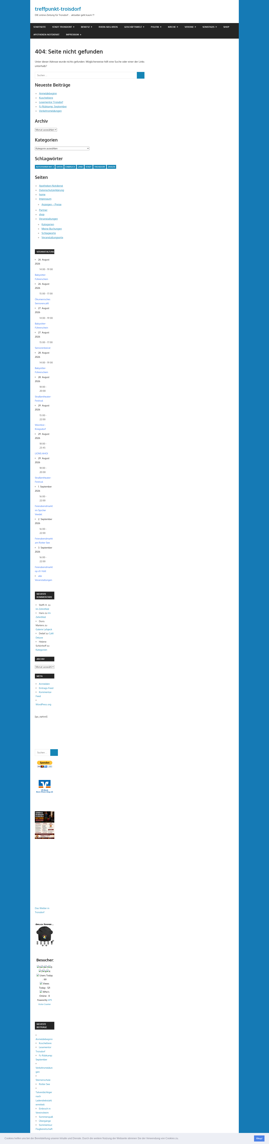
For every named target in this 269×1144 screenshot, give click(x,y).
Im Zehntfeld (42, 608)
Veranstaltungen (48, 218)
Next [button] (51, 932)
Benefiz (85, 27)
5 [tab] (52, 942)
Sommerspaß (46, 1116)
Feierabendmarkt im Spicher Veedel (44, 510)
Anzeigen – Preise (51, 204)
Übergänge (45, 1120)
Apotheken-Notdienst (46, 34)
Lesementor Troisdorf (51, 102)
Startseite (39, 27)
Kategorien (48, 224)
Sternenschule (43, 1079)
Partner (43, 210)
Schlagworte (49, 233)
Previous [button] (38, 932)
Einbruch (70, 167)
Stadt (89, 167)
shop (226, 27)
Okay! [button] (259, 1138)
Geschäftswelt (133, 27)
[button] (179, 1138)
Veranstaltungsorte (52, 237)
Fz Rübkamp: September (53, 106)
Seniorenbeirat (42, 347)
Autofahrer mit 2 (45, 167)
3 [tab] (44, 942)
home (42, 194)
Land (80, 167)
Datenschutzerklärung (51, 190)
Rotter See (44, 1084)
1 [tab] (37, 942)
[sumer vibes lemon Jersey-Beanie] (44, 932)
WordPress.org (43, 704)
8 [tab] (44, 944)
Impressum (72, 34)
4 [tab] (48, 942)
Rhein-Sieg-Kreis (108, 27)
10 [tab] (52, 944)
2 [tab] (41, 942)
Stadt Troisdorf (62, 27)
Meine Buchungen (52, 228)
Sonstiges (208, 27)
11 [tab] (43, 945)
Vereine (189, 27)
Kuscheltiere (46, 97)
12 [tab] (46, 945)
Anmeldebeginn (48, 93)
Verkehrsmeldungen (50, 110)
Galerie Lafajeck (44, 629)
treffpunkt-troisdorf (58, 9)
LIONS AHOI (41, 453)
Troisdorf (99, 167)
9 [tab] (48, 944)
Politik (155, 27)
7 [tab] (41, 944)
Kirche (172, 27)
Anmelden (44, 683)
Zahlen (111, 167)
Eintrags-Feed (46, 688)
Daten (60, 167)
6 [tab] (37, 944)
